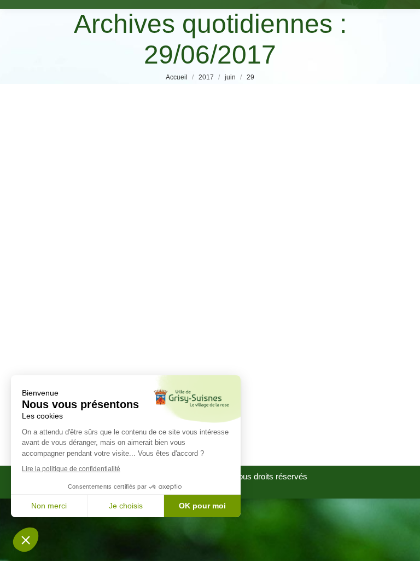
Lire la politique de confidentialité (71, 469)
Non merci (49, 505)
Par (151, 351)
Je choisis (126, 505)
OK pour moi (202, 505)
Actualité (51, 351)
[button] (26, 539)
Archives (86, 351)
